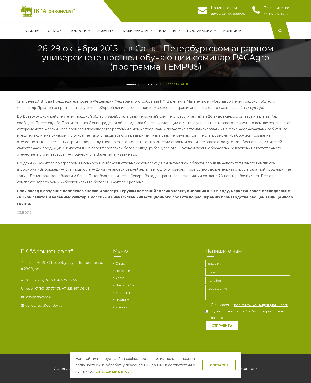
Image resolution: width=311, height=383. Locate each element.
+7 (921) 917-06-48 (75, 288)
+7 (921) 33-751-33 (47, 288)
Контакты (232, 31)
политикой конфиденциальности (261, 305)
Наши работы (135, 31)
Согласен (219, 365)
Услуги (104, 31)
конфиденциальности (114, 371)
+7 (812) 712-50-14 (46, 280)
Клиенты (168, 31)
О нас (54, 31)
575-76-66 (69, 280)
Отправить (222, 325)
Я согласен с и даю (249, 311)
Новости (78, 31)
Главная (32, 31)
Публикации (200, 31)
